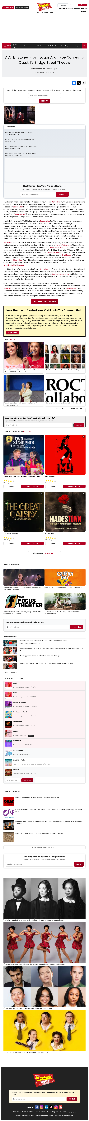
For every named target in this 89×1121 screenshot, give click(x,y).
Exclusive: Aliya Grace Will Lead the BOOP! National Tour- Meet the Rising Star (34, 964)
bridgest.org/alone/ (60, 274)
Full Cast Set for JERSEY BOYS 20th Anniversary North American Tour (21, 147)
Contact (30, 1112)
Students (51, 46)
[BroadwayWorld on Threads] (56, 1107)
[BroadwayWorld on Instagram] (42, 1107)
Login (77, 46)
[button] (84, 45)
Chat (39, 46)
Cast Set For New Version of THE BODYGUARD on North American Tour (21, 154)
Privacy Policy (67, 1116)
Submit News (46, 1112)
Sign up (79, 864)
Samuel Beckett (55, 247)
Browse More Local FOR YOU (69, 409)
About (23, 1112)
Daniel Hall (56, 202)
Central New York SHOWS (13, 678)
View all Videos (9, 672)
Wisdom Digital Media (39, 1116)
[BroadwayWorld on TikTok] (51, 1107)
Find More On (43, 553)
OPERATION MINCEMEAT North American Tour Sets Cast (26, 1052)
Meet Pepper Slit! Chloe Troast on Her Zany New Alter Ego (40, 656)
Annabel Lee (20, 214)
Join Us (37, 1112)
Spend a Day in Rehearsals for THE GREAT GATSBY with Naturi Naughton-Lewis (46, 663)
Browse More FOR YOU (43, 847)
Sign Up (44, 101)
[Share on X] (79, 83)
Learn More (12, 333)
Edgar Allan (18, 207)
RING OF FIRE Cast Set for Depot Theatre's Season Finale (19, 140)
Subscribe (77, 627)
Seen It (11, 486)
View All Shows (12, 780)
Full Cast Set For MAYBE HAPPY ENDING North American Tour (27, 1008)
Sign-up (73, 5)
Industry (33, 46)
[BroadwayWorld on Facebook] (37, 1107)
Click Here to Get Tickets (44, 301)
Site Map (63, 1112)
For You (13, 339)
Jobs (44, 46)
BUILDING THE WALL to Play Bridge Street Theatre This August (19, 133)
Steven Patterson (63, 245)
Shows (26, 46)
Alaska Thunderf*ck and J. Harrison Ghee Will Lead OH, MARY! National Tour (33, 920)
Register (68, 46)
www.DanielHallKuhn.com (14, 265)
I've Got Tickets (32, 486)
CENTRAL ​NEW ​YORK (44, 12)
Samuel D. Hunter (54, 252)
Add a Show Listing (22, 8)
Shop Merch (9, 8)
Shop (57, 46)
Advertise (16, 1112)
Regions (55, 1112)
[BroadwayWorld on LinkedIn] (46, 1107)
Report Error (72, 1112)
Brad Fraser (67, 255)
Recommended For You (12, 791)
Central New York (14, 45)
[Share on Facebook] (74, 83)
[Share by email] (84, 83)
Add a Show (27, 780)
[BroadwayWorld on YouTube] (61, 1107)
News (20, 46)
